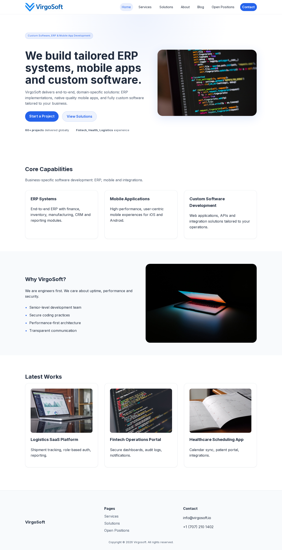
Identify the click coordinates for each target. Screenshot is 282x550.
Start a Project (41, 116)
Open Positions (223, 7)
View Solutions (79, 116)
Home (126, 7)
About (185, 7)
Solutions (166, 7)
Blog (200, 7)
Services (145, 7)
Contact (248, 7)
